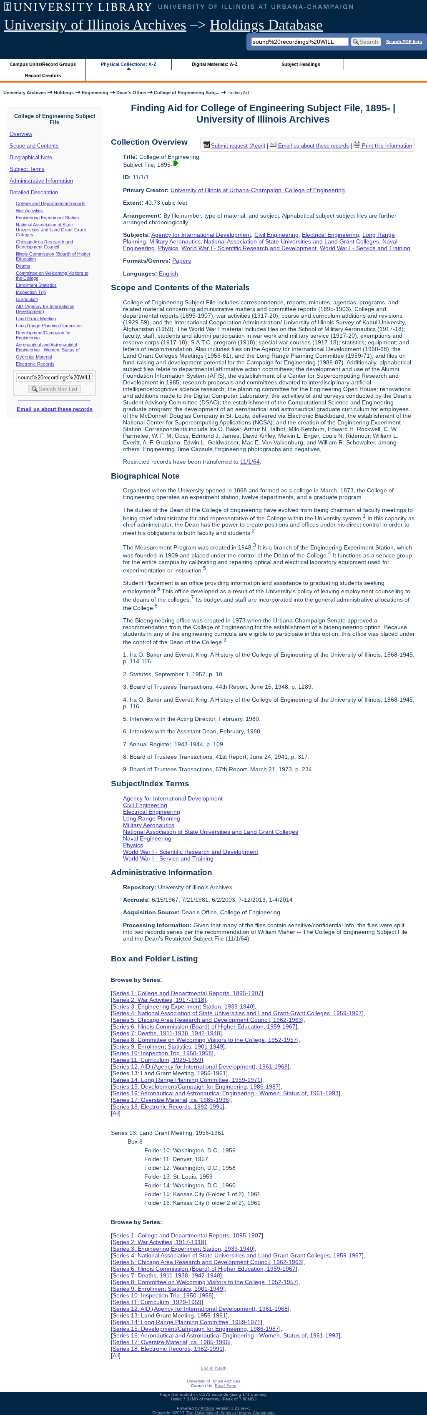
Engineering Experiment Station (47, 217)
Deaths (23, 265)
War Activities (29, 210)
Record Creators (43, 75)
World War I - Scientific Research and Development (248, 248)
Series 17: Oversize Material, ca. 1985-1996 (171, 1099)
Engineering (95, 92)
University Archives (24, 92)
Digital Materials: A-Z (215, 64)
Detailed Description (34, 192)
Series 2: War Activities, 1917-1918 (158, 999)
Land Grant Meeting (36, 318)
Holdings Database (266, 25)
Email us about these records (55, 409)
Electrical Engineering (330, 234)
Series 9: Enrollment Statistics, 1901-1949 (168, 1046)
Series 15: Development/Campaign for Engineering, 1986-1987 (196, 1086)
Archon (207, 1408)
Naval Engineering (147, 838)
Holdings (64, 92)
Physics (168, 248)
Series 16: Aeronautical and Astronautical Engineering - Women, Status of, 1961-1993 (226, 1093)
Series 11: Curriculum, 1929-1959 (157, 1059)
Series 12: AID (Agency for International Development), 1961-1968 (200, 1066)
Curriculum (27, 299)
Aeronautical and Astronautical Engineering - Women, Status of (48, 347)
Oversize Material (34, 356)
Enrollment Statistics (36, 285)
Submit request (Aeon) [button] (238, 146)
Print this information (386, 146)
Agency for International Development (201, 234)
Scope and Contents (34, 146)
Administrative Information (41, 181)
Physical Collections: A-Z (128, 64)
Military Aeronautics (175, 241)
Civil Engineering (276, 234)
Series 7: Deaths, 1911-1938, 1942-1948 (166, 1033)
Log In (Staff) (213, 1368)
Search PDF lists (404, 41)
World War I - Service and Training (365, 248)
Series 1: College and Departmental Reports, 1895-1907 (187, 993)
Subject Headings (300, 64)
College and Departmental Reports (50, 203)
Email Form (225, 1385)
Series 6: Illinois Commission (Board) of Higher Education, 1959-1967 (204, 1026)
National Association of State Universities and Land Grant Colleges (291, 241)
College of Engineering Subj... (186, 92)
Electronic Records (35, 363)
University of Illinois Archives (95, 25)
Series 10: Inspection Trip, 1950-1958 (162, 1053)
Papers (181, 260)
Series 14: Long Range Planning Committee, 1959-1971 (187, 1079)
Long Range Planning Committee (49, 325)
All (116, 1113)
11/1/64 (250, 461)
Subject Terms (27, 169)
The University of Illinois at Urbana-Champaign (230, 1412)
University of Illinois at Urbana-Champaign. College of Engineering (258, 190)
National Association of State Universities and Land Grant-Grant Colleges (51, 229)
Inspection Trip (31, 292)
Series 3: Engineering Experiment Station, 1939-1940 (183, 1006)
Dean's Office (131, 92)
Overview (21, 134)
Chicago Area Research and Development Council (44, 244)
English (168, 273)
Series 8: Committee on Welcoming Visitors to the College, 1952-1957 (205, 1039)
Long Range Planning (151, 818)
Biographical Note (31, 157)
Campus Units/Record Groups (43, 64)
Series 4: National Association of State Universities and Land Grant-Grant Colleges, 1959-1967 (237, 1013)
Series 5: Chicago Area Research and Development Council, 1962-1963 (207, 1019)
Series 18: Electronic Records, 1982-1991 (168, 1106)
